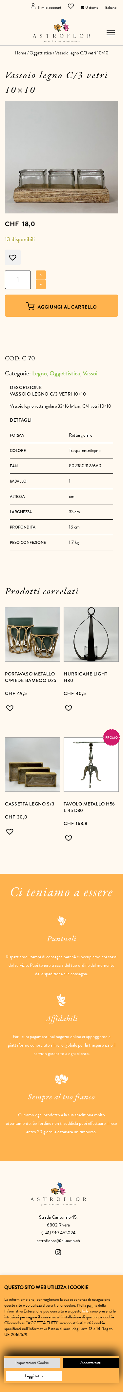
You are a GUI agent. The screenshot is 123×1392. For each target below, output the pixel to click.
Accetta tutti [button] (90, 1362)
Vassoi (90, 373)
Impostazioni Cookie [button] (32, 1362)
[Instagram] (58, 1253)
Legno (39, 373)
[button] (11, 708)
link (85, 1311)
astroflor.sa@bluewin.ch (58, 1240)
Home (20, 53)
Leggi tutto (34, 1376)
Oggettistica (41, 53)
